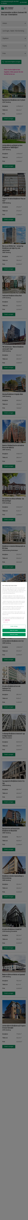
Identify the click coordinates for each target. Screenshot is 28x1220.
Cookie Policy (7, 620)
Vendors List (5, 622)
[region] (14, 610)
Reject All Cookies (14, 630)
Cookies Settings (14, 626)
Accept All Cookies (14, 634)
